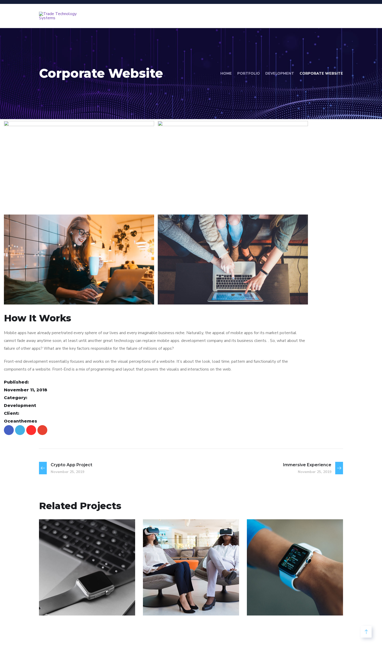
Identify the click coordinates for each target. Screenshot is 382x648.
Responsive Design (289, 595)
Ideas (295, 604)
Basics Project (72, 595)
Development (279, 73)
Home (226, 73)
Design (56, 604)
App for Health (178, 595)
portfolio (248, 73)
